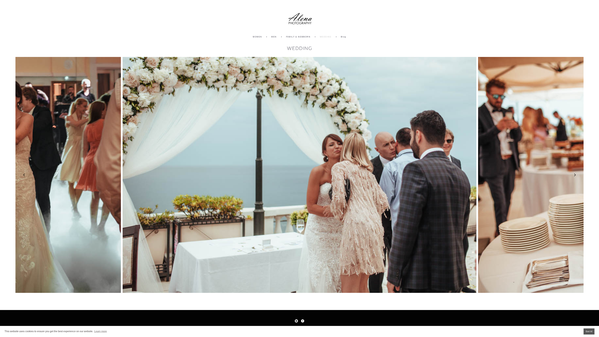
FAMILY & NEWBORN (298, 37)
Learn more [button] (100, 331)
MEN (274, 37)
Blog (343, 37)
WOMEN (257, 37)
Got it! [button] (589, 331)
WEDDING (325, 37)
